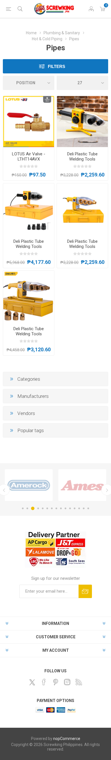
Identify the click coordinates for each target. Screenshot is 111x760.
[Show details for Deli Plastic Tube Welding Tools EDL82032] (82, 208)
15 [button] (88, 508)
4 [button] (38, 508)
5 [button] (43, 508)
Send (85, 591)
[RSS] (78, 682)
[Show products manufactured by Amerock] (29, 485)
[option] (29, 485)
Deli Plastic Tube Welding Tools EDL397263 (82, 159)
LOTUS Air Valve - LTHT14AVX (28, 156)
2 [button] (27, 508)
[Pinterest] (55, 682)
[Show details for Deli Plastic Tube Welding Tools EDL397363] (28, 208)
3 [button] (32, 508)
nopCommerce (66, 738)
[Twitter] (32, 682)
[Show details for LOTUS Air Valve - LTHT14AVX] (28, 121)
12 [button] (74, 508)
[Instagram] (67, 682)
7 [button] (52, 508)
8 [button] (56, 508)
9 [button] (61, 508)
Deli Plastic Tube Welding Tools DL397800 (28, 334)
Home (31, 33)
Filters (56, 66)
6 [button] (47, 508)
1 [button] (23, 508)
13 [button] (79, 508)
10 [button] (65, 508)
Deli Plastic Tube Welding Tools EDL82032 (82, 246)
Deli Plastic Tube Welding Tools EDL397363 (28, 246)
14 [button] (84, 508)
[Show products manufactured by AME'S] (82, 485)
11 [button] (70, 508)
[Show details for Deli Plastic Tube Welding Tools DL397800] (28, 296)
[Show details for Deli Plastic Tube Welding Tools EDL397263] (82, 121)
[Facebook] (43, 682)
